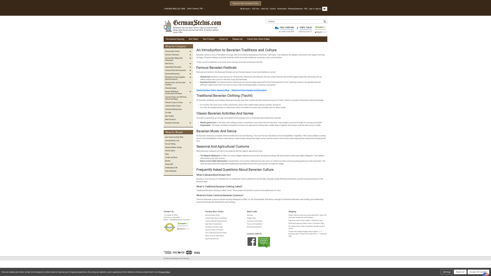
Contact (273, 9)
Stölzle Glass (170, 151)
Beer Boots (169, 63)
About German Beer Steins (214, 236)
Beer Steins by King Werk (174, 137)
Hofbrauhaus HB (171, 167)
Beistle (167, 161)
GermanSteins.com (172, 140)
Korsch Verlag (170, 144)
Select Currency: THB (195, 8)
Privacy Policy (164, 272)
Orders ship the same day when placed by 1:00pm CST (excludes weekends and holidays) (307, 216)
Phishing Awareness (295, 9)
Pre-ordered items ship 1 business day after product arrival (306, 227)
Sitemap (250, 215)
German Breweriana (172, 74)
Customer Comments (254, 221)
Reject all (460, 272)
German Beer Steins (172, 51)
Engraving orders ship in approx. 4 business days (305, 220)
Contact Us (223, 39)
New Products (209, 39)
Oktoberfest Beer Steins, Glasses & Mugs (212, 90)
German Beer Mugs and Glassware (173, 59)
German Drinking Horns (173, 109)
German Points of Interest (214, 230)
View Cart (264, 9)
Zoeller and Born (171, 157)
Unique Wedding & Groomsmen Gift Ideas (173, 92)
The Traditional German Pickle (215, 233)
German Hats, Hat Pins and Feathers (175, 83)
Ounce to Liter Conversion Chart (245, 3)
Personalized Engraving (175, 39)
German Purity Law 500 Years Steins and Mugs (176, 98)
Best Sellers (193, 39)
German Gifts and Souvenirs (175, 70)
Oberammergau (170, 88)
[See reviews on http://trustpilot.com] (264, 242)
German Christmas (172, 55)
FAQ (305, 9)
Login (311, 9)
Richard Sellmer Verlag (173, 147)
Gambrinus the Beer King (214, 227)
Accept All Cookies (478, 272)
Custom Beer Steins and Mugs (216, 218)
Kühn (167, 154)
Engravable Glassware (173, 67)
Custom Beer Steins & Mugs (258, 39)
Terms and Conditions (255, 224)
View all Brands (170, 171)
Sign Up (318, 9)
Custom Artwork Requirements (216, 221)
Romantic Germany (172, 123)
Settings (447, 272)
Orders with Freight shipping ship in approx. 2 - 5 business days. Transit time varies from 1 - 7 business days (307, 234)
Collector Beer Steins (173, 106)
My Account (244, 9)
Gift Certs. (256, 9)
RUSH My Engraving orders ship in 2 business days (306, 223)
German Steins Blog (212, 215)
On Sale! (168, 112)
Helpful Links (251, 218)
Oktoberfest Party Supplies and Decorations (175, 78)
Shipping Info (237, 39)
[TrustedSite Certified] (320, 28)
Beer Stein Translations (213, 224)
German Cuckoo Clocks (174, 102)
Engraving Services (212, 239)
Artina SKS (169, 164)
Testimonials (282, 9)
